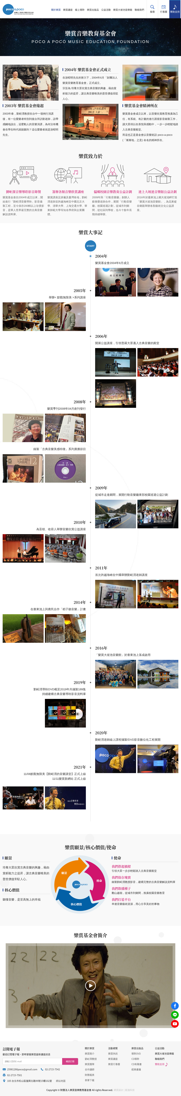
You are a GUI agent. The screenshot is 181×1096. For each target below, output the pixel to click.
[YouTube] (175, 1024)
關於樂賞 (56, 10)
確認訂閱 (70, 1061)
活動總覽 (113, 1048)
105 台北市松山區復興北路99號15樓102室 (29, 1081)
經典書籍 (136, 1069)
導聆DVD (136, 1053)
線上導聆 (80, 10)
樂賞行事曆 (114, 1064)
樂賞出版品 (93, 10)
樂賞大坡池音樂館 (122, 10)
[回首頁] (18, 9)
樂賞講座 (68, 10)
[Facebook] (175, 1006)
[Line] (175, 1015)
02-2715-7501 (14, 1075)
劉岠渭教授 (91, 1059)
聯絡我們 (139, 10)
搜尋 (152, 12)
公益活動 (106, 10)
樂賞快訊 (113, 1053)
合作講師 (89, 1069)
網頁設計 (118, 1090)
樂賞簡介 (89, 1053)
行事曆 (163, 12)
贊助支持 (175, 12)
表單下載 (89, 1080)
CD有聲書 (136, 1064)
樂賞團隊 (89, 1064)
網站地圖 (60, 1081)
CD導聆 (135, 1059)
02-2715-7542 (52, 1069)
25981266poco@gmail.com (22, 1069)
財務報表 (89, 1075)
